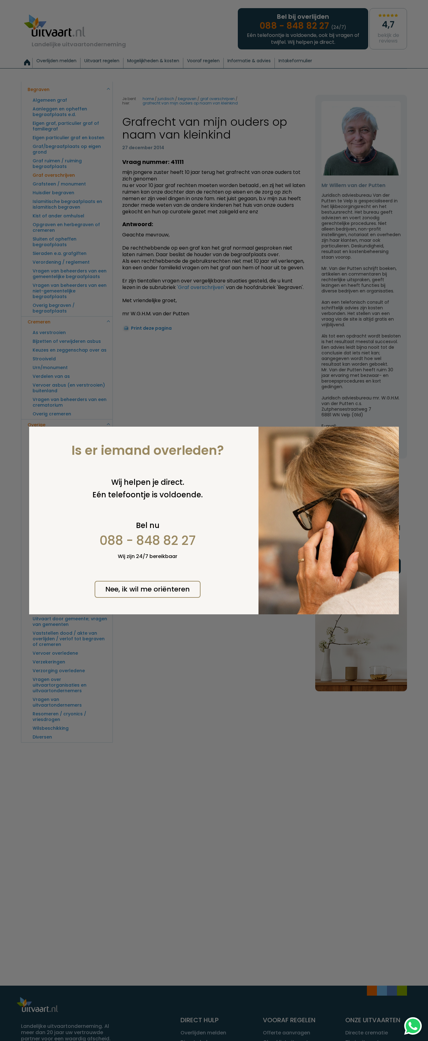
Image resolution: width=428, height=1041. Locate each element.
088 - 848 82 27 (148, 540)
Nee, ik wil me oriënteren (147, 589)
